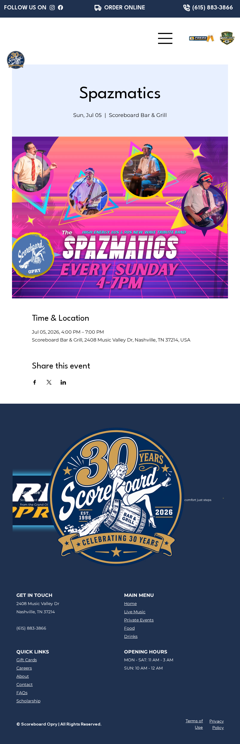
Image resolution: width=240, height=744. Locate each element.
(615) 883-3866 (212, 8)
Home (130, 603)
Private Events (139, 620)
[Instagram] (52, 7)
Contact (24, 684)
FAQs (22, 692)
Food (129, 628)
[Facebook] (60, 7)
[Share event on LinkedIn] (63, 382)
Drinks (131, 636)
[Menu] (165, 38)
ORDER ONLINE (124, 8)
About (22, 676)
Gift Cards (26, 660)
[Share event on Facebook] (34, 382)
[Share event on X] (49, 382)
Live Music (134, 611)
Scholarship (28, 701)
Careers (24, 668)
